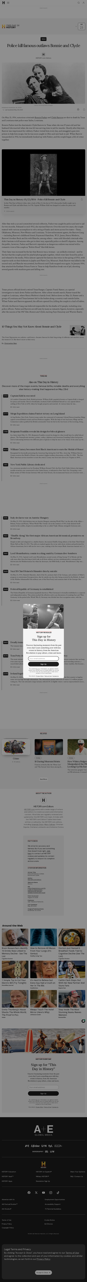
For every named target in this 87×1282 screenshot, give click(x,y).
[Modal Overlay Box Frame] (43, 641)
